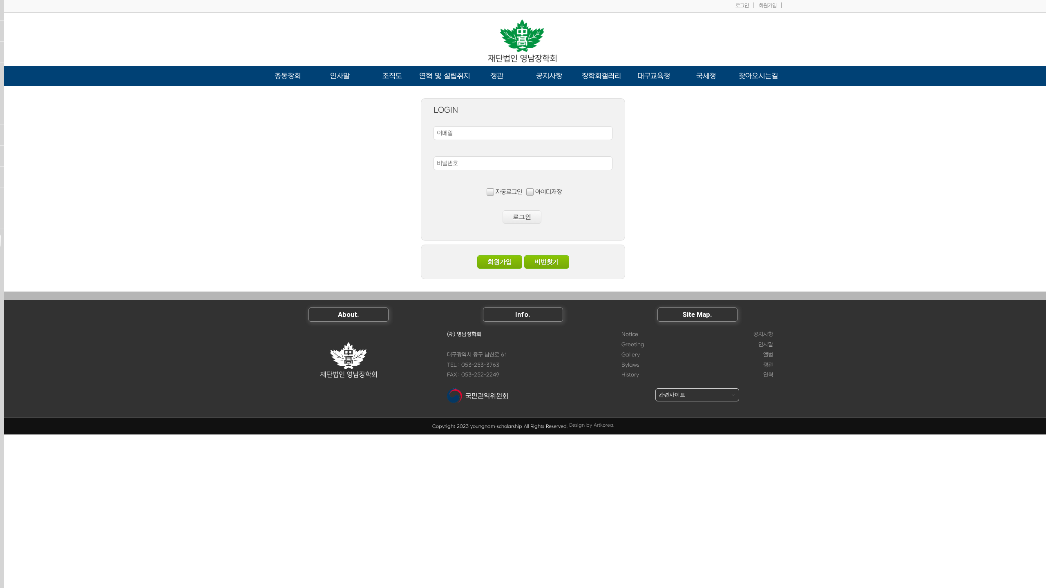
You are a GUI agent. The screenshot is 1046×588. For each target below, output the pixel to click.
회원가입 (768, 6)
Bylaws (630, 365)
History (630, 375)
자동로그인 (509, 192)
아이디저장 (548, 192)
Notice (629, 334)
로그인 (742, 6)
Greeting (632, 344)
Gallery (630, 355)
